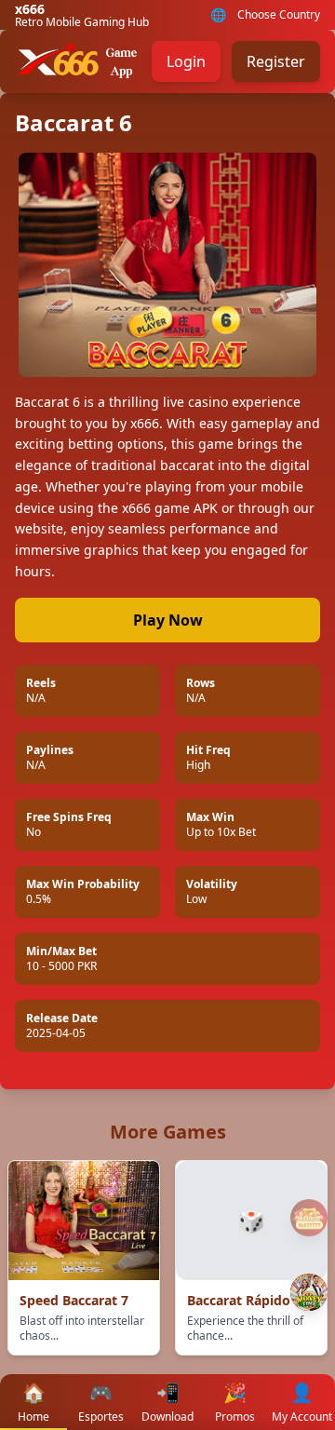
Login (186, 61)
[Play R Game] (309, 1292)
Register (276, 61)
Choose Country (278, 14)
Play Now (168, 620)
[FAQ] (309, 1217)
